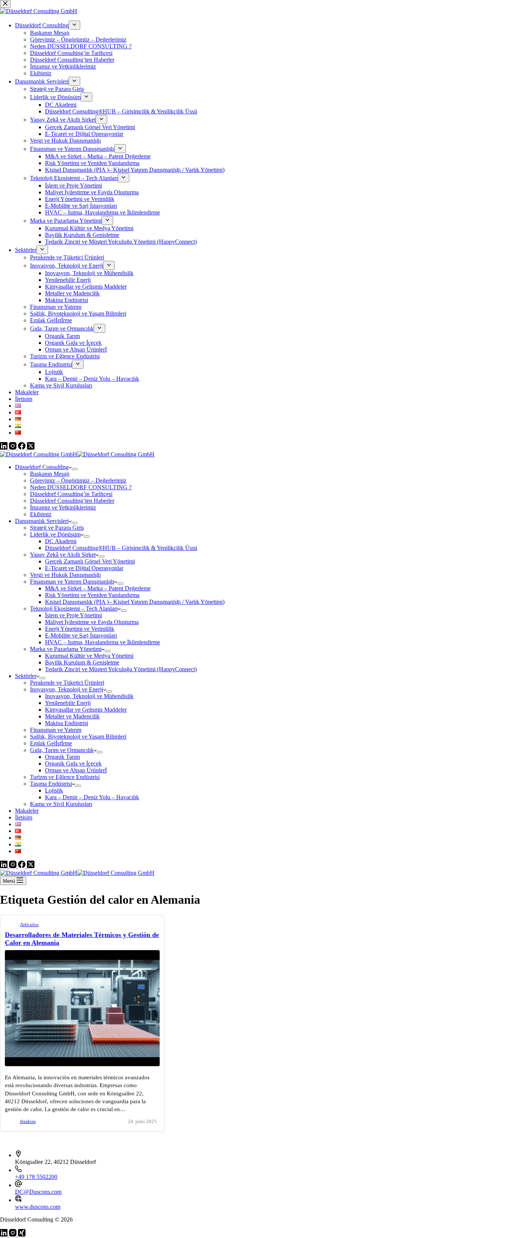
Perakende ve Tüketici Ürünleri (67, 682)
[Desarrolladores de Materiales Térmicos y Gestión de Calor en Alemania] (82, 1064)
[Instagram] (13, 866)
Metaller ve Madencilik (72, 716)
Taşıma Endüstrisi (51, 784)
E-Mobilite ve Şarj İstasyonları (81, 635)
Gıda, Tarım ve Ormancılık (62, 750)
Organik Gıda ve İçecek (73, 763)
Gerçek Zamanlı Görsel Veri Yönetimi (90, 561)
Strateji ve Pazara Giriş (57, 527)
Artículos (29, 924)
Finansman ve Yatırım (55, 730)
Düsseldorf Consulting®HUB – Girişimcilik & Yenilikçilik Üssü (121, 548)
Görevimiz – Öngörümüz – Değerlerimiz (78, 480)
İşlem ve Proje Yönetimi (73, 615)
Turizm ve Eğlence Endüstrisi (65, 777)
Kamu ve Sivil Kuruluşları (61, 804)
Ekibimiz (40, 514)
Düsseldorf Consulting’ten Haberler (72, 501)
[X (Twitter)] (30, 866)
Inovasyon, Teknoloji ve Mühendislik (89, 696)
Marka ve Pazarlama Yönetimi (66, 649)
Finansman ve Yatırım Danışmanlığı (72, 581)
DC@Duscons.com (38, 1192)
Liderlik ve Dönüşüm (55, 534)
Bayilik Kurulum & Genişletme (82, 662)
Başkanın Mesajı (49, 474)
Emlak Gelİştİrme (51, 743)
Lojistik (54, 790)
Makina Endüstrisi (66, 723)
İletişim (23, 817)
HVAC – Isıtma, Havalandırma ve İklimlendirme (102, 642)
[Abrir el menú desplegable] (75, 469)
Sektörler (25, 676)
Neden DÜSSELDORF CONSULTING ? (81, 487)
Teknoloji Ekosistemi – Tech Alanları (74, 608)
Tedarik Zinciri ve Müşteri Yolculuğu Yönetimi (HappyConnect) (121, 669)
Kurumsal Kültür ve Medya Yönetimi (89, 656)
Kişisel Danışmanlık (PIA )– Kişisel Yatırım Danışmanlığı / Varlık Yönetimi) (135, 602)
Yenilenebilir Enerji (68, 703)
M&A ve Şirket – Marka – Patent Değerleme (98, 588)
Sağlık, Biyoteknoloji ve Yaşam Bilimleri (78, 736)
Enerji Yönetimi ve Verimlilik (79, 629)
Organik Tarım (62, 757)
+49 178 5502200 (36, 1177)
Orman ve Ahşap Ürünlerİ (76, 770)
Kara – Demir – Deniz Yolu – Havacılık (92, 797)
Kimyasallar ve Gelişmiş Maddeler (86, 709)
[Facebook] (22, 866)
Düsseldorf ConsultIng (42, 467)
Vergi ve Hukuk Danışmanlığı (65, 575)
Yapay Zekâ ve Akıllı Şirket (63, 554)
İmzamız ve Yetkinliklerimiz (63, 507)
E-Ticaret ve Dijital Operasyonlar (84, 568)
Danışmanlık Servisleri (42, 521)
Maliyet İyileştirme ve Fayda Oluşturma (92, 622)
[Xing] (21, 1234)
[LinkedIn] (4, 866)
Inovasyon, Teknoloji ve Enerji (66, 689)
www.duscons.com (37, 1207)
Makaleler (27, 810)
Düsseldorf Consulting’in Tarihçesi (71, 494)
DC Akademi (60, 541)
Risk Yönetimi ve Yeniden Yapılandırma (92, 595)
